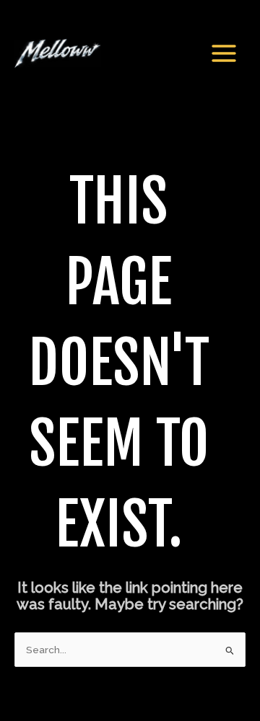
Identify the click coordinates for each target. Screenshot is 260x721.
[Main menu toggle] (224, 53)
